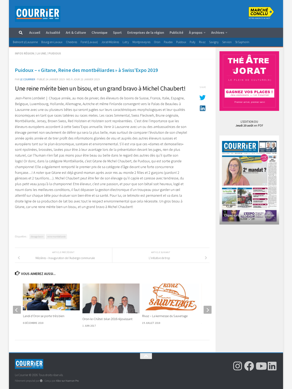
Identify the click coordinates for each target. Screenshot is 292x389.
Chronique (99, 32)
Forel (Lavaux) (89, 42)
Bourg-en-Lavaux (51, 42)
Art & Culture (76, 32)
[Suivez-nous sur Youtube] (261, 366)
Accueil (34, 32)
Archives (217, 32)
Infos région (24, 53)
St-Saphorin (242, 42)
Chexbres (71, 42)
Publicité (176, 32)
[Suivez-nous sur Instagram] (238, 366)
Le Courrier (27, 79)
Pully (192, 42)
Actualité (53, 32)
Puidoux (181, 42)
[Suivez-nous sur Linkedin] (272, 366)
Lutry (126, 42)
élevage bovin (37, 236)
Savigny (214, 42)
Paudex (168, 42)
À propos (195, 32)
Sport (117, 32)
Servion (227, 42)
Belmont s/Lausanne (25, 42)
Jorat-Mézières (110, 42)
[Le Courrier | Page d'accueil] (37, 14)
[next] (208, 310)
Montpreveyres (141, 42)
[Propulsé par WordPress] (41, 380)
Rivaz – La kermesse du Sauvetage (165, 316)
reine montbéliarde (56, 236)
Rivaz (202, 42)
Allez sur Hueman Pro (67, 380)
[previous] (17, 310)
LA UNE (41, 53)
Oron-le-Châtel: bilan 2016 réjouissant (107, 319)
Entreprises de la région (145, 32)
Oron (157, 42)
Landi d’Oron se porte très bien (43, 316)
